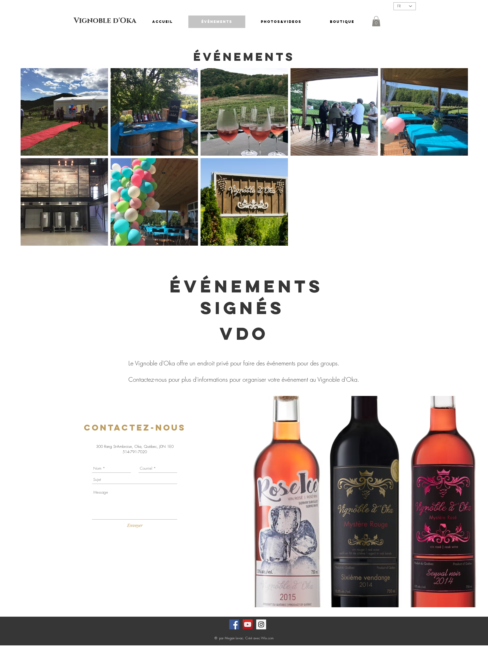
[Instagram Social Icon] (261, 624)
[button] (376, 21)
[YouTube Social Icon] (248, 624)
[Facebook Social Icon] (234, 624)
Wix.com (267, 638)
